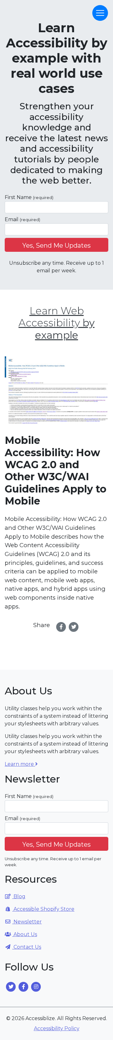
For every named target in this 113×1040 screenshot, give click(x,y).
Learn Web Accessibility (56, 323)
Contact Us (26, 947)
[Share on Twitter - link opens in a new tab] (73, 627)
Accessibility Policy (56, 1028)
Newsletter (27, 922)
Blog (18, 896)
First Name (29, 197)
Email (22, 219)
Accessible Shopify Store (43, 909)
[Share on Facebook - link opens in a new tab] (61, 627)
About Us (24, 934)
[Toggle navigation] (100, 13)
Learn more (20, 764)
